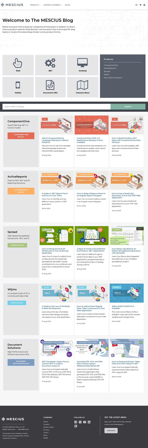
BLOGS (67, 5)
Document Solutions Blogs (21, 362)
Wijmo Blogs (17, 303)
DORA (45, 438)
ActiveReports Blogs (21, 191)
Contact (46, 424)
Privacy (46, 430)
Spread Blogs (17, 245)
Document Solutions (113, 78)
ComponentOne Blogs (21, 136)
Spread (107, 71)
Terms (45, 432)
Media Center (48, 427)
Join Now (111, 430)
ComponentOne (111, 65)
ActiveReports (110, 68)
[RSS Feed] (75, 426)
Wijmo (106, 75)
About (45, 422)
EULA (45, 435)
